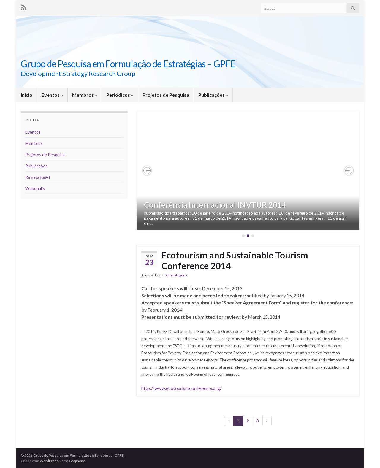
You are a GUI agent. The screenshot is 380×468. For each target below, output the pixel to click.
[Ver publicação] (248, 170)
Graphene (77, 461)
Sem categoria (176, 275)
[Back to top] (366, 454)
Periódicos (118, 95)
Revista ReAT (38, 177)
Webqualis (35, 188)
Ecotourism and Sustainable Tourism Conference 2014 (235, 260)
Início (26, 95)
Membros (83, 95)
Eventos (51, 95)
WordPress (49, 461)
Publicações (212, 95)
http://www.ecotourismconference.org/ (181, 388)
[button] (146, 170)
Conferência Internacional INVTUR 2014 (215, 205)
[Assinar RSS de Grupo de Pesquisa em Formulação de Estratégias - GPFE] (23, 6)
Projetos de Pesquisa (165, 95)
